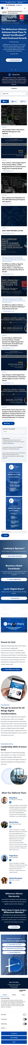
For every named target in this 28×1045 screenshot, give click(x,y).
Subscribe (14, 539)
